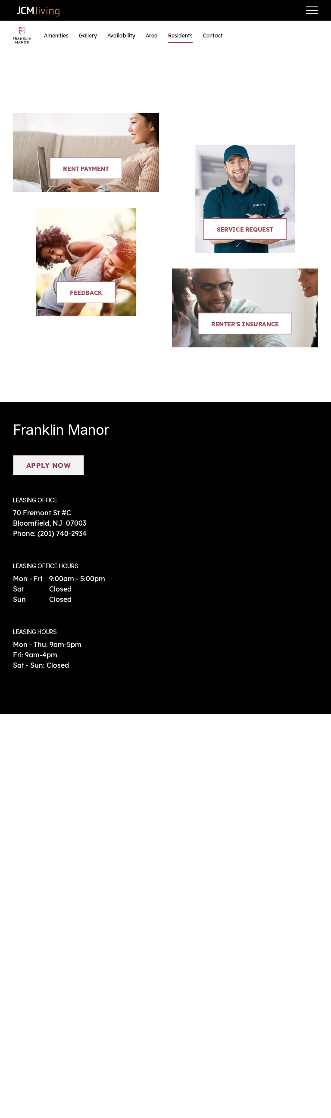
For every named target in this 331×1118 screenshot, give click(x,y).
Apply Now (48, 465)
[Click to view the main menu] (312, 10)
